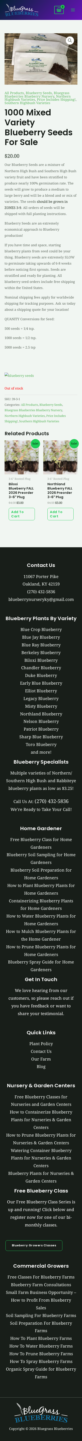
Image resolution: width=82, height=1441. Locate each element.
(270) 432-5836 (41, 591)
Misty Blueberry (41, 706)
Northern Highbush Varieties (25, 416)
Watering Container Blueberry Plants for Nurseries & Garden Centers (41, 1158)
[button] (70, 40)
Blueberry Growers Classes (34, 1245)
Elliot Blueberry (41, 690)
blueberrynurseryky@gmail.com (41, 599)
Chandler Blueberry (41, 667)
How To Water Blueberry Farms (41, 1346)
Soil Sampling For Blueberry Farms (41, 1315)
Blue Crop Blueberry (41, 629)
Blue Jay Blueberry (41, 637)
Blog (41, 1066)
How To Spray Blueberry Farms (41, 1361)
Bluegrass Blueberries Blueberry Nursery (37, 94)
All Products (14, 93)
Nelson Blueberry (41, 721)
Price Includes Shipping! (56, 99)
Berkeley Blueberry (41, 652)
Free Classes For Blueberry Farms (41, 1277)
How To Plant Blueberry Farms (41, 1338)
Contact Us (41, 1051)
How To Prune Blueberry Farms (41, 1353)
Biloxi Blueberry (41, 660)
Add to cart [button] (17, 514)
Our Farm (41, 1059)
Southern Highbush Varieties (27, 102)
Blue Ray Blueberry (41, 645)
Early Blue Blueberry (41, 683)
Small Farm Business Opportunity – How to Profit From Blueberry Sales (41, 1300)
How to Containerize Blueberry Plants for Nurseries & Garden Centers (41, 1119)
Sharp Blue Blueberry (41, 736)
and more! (41, 752)
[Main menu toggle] (72, 9)
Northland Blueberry (41, 714)
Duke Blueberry (41, 675)
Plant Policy (41, 1043)
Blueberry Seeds (39, 93)
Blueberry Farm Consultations (41, 1284)
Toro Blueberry (41, 744)
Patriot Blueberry (41, 729)
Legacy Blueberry (41, 698)
